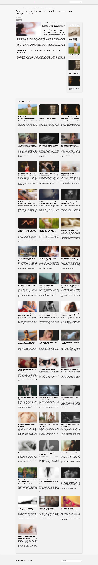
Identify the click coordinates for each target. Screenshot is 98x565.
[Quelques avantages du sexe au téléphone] (27, 362)
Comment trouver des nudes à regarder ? (26, 425)
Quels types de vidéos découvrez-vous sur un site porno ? (48, 398)
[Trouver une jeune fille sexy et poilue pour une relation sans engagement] (27, 251)
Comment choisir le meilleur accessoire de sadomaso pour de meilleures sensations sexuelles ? (70, 260)
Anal (20, 2)
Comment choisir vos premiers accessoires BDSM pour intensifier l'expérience (27, 146)
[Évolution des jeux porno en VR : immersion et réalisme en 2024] (48, 194)
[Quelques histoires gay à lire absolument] (48, 445)
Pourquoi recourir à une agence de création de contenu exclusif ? (70, 314)
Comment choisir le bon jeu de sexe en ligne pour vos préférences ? (74, 88)
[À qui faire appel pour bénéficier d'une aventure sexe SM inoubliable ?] (27, 306)
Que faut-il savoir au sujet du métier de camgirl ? (47, 286)
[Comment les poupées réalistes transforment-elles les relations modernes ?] (74, 64)
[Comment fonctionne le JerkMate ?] (70, 445)
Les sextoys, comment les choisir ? (70, 480)
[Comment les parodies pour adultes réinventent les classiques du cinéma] (70, 138)
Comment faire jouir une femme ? (70, 369)
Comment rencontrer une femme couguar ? (27, 286)
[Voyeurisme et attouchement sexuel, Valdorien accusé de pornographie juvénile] (27, 501)
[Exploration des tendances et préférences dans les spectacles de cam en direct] (48, 166)
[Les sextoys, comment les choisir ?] (70, 472)
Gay (48, 2)
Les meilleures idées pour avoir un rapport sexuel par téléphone (70, 286)
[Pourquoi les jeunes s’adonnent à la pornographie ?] (70, 417)
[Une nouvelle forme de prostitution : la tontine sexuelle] (27, 472)
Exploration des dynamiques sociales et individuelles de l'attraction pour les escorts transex (70, 175)
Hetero (39, 2)
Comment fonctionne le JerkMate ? (70, 453)
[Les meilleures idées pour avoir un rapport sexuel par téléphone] (70, 278)
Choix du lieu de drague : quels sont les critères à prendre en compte (26, 343)
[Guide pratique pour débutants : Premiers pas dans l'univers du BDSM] (27, 166)
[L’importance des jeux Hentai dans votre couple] (48, 417)
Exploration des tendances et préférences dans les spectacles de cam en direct (48, 175)
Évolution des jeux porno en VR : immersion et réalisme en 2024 (48, 202)
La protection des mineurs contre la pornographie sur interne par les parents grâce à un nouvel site (48, 481)
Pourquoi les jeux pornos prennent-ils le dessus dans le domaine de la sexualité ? (47, 231)
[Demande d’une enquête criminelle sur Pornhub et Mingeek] (70, 501)
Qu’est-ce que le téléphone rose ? (70, 397)
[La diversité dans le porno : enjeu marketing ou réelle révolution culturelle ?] (74, 48)
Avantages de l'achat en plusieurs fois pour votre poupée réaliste (48, 146)
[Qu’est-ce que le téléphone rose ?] (70, 390)
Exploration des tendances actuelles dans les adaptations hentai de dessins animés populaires (26, 204)
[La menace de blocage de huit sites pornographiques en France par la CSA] (27, 529)
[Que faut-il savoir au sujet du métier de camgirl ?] (48, 278)
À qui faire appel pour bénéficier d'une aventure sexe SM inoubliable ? (27, 315)
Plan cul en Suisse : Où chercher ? (70, 230)
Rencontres (30, 2)
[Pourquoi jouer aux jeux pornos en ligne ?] (27, 390)
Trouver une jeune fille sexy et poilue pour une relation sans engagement (26, 260)
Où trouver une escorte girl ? (47, 369)
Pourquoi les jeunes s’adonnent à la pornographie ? (70, 425)
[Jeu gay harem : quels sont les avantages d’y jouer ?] (48, 251)
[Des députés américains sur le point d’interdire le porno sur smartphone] (48, 501)
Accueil (17, 7)
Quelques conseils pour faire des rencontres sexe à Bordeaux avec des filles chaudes (48, 315)
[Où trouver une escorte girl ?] (48, 362)
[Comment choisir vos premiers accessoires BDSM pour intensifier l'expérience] (27, 138)
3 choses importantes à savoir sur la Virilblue (70, 343)
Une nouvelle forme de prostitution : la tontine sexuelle (27, 481)
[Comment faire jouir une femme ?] (70, 362)
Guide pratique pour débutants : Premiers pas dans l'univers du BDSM (27, 175)
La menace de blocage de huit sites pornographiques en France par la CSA (27, 538)
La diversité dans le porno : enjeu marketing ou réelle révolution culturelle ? (74, 56)
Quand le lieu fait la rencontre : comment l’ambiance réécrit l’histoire (74, 40)
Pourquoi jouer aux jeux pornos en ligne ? (27, 398)
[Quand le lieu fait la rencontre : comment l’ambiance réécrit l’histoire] (74, 32)
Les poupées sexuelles (24, 453)
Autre (58, 2)
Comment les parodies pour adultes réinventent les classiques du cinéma (70, 146)
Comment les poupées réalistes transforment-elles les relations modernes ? (74, 72)
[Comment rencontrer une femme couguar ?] (27, 278)
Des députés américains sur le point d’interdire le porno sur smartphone (47, 509)
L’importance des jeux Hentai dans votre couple (48, 425)
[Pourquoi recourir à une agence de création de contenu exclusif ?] (70, 306)
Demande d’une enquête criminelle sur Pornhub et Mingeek (70, 509)
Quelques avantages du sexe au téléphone (27, 370)
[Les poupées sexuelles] (27, 445)
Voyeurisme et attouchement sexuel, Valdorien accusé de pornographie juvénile (26, 509)
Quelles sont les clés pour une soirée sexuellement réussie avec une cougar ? (27, 231)
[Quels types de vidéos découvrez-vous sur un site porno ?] (48, 390)
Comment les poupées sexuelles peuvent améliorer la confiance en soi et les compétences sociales (70, 203)
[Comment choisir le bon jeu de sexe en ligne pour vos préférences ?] (74, 80)
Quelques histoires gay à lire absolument (47, 453)
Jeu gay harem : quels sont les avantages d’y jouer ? (47, 259)
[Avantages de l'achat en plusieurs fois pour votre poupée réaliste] (48, 138)
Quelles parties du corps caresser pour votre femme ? (48, 343)
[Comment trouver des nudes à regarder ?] (27, 417)
